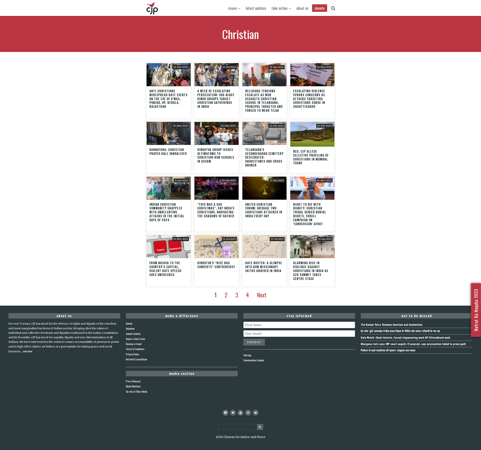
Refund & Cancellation (136, 359)
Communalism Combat (253, 360)
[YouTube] (240, 413)
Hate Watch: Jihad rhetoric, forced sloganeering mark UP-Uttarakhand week (405, 337)
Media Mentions (133, 386)
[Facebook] (225, 413)
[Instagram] (248, 413)
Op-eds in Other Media (136, 391)
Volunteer (130, 328)
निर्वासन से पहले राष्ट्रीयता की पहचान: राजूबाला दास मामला (388, 350)
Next (261, 295)
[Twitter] (233, 413)
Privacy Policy (132, 354)
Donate (129, 323)
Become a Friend (133, 344)
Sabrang (247, 355)
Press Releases (133, 381)
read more (27, 351)
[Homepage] (256, 413)
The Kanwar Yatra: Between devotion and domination (391, 324)
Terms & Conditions (135, 349)
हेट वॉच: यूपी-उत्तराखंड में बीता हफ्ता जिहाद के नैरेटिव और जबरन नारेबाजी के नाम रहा (400, 331)
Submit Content (133, 334)
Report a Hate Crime (135, 339)
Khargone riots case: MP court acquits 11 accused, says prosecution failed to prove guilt (413, 344)
